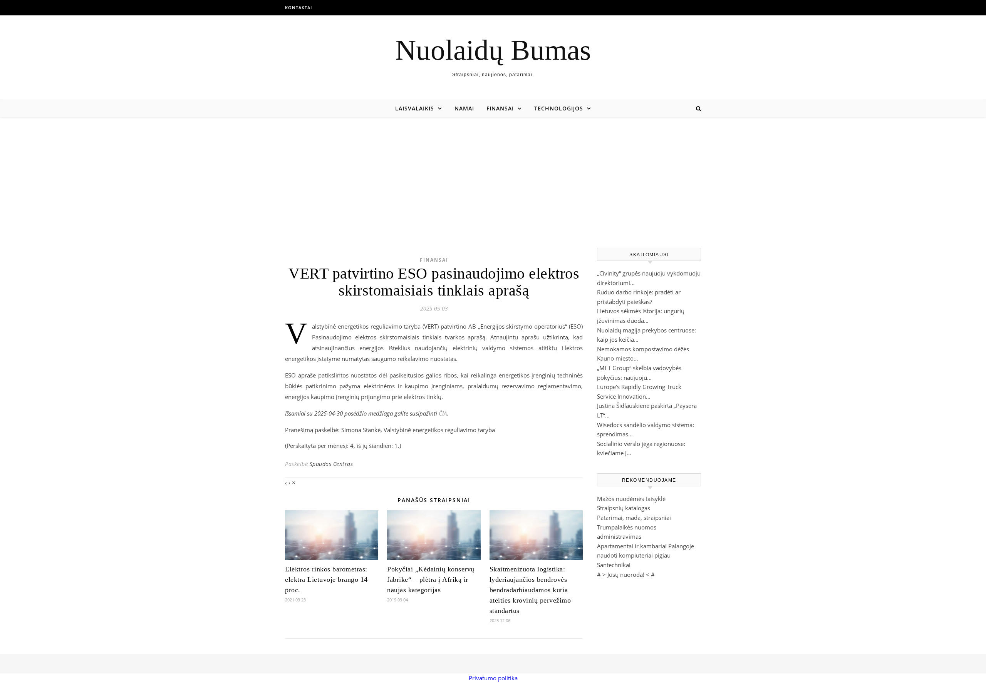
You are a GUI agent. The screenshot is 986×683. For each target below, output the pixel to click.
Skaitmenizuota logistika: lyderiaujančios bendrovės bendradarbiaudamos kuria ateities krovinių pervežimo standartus (530, 590)
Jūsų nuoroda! (625, 574)
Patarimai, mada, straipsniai (634, 517)
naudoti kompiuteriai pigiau (634, 555)
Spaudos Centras (331, 464)
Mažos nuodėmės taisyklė (631, 499)
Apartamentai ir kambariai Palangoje (645, 546)
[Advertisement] (493, 175)
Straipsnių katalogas (623, 508)
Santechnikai (614, 565)
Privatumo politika (493, 678)
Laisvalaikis (414, 108)
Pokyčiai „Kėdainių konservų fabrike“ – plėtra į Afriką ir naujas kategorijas (431, 579)
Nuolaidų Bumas (493, 49)
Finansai (500, 108)
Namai (464, 108)
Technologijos (558, 108)
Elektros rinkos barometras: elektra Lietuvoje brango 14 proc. (326, 579)
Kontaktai (298, 7)
